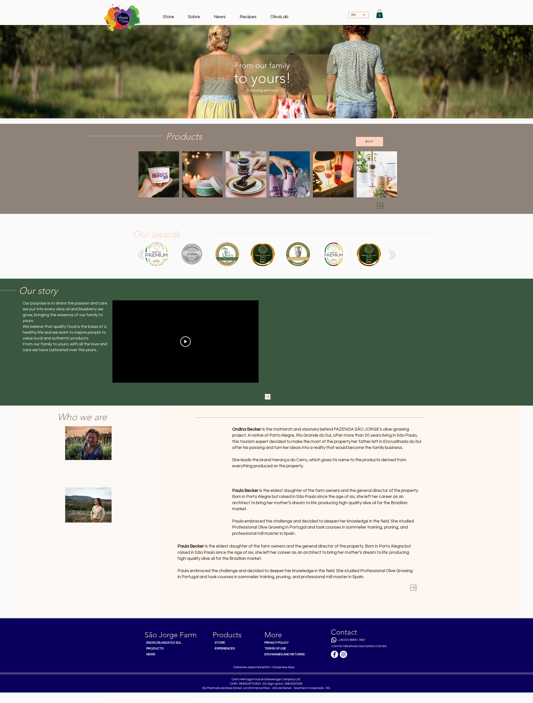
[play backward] (141, 254)
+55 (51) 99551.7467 (351, 640)
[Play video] (185, 341)
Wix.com (183, 700)
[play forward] (392, 254)
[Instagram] (343, 654)
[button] (379, 14)
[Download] (380, 206)
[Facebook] (334, 654)
